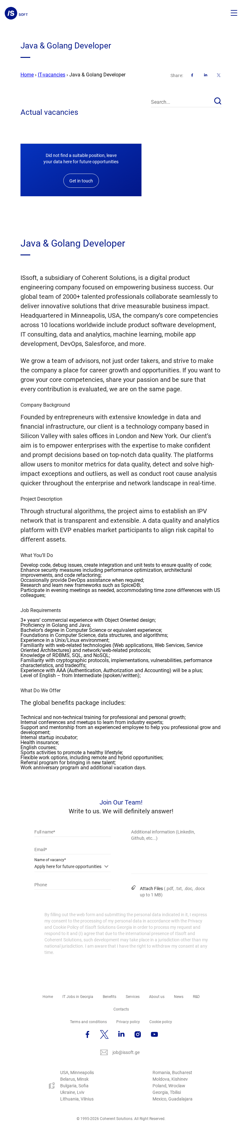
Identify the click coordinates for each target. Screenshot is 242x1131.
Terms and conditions (88, 1022)
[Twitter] (219, 75)
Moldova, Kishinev (170, 1079)
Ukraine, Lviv (72, 1092)
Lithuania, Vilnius (77, 1098)
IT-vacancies (51, 75)
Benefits (109, 996)
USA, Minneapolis (77, 1072)
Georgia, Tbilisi (167, 1092)
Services (133, 996)
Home (27, 75)
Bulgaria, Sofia (74, 1085)
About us (156, 996)
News (178, 996)
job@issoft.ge (126, 1052)
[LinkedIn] (205, 75)
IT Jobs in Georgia (77, 996)
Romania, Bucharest (172, 1072)
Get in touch (81, 180)
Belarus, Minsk (74, 1079)
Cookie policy (160, 1022)
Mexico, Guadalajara (173, 1098)
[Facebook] (192, 75)
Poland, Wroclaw (169, 1085)
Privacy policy (128, 1022)
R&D (196, 996)
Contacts (121, 1009)
